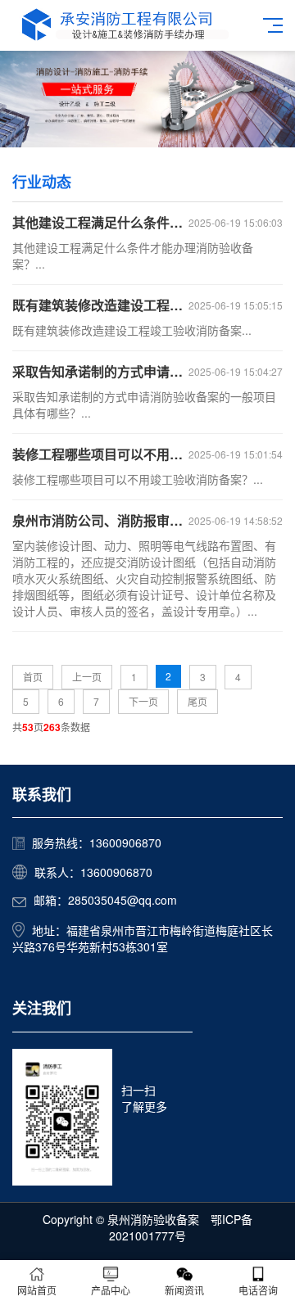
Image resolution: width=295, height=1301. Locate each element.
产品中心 (110, 1290)
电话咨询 (258, 1290)
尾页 (197, 701)
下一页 (143, 701)
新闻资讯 (184, 1290)
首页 (33, 677)
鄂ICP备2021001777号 (180, 1227)
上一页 (87, 677)
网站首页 (37, 1290)
